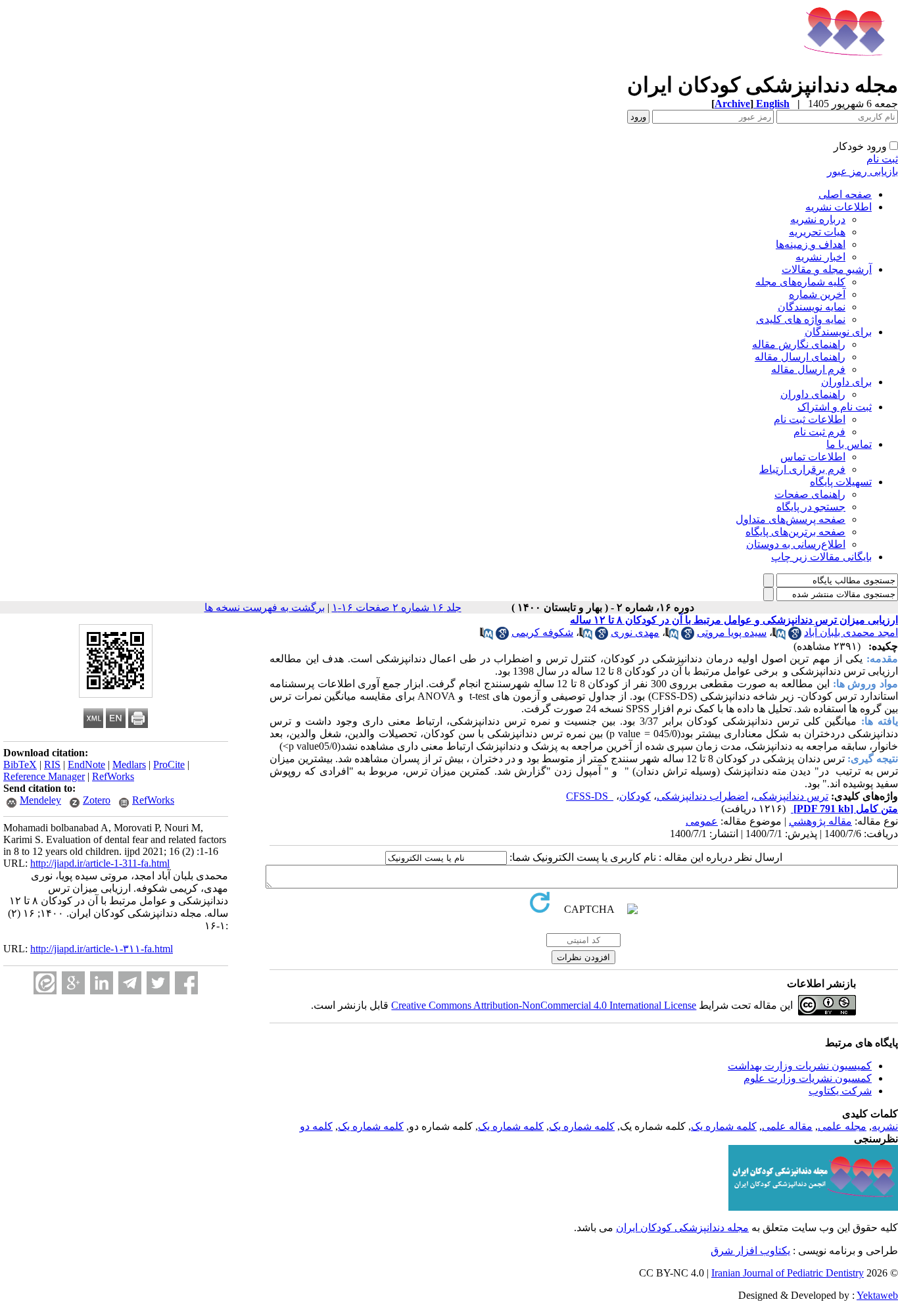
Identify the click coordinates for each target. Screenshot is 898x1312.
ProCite (169, 764)
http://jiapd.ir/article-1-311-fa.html (100, 863)
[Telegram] (129, 982)
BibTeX (20, 764)
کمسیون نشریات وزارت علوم (808, 1078)
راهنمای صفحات (809, 494)
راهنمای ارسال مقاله (800, 356)
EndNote (86, 764)
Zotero (96, 800)
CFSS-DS (589, 796)
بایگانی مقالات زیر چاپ (821, 556)
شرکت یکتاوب (840, 1090)
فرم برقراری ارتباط (802, 469)
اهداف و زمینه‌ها (810, 244)
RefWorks (113, 776)
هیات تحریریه (817, 231)
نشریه (885, 1126)
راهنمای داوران (812, 394)
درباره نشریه (817, 219)
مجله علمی (842, 1126)
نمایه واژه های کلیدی (800, 319)
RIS (52, 764)
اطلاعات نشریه (838, 206)
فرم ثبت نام (819, 431)
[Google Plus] (73, 982)
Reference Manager (44, 776)
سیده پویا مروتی (732, 632)
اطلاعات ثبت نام (809, 419)
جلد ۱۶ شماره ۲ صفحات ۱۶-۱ (396, 607)
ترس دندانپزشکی (791, 796)
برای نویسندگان (838, 331)
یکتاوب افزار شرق (750, 1250)
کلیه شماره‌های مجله (800, 281)
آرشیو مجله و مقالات (827, 269)
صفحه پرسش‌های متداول (790, 519)
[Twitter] (158, 982)
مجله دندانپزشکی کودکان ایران (682, 1227)
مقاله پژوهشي (820, 821)
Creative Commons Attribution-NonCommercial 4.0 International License (543, 1005)
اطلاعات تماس (812, 456)
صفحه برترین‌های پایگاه (795, 531)
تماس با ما (849, 444)
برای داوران (846, 381)
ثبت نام (882, 158)
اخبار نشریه (820, 256)
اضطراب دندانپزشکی (702, 796)
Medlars (129, 764)
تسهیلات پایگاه (841, 481)
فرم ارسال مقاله (808, 369)
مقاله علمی (787, 1126)
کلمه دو (316, 1126)
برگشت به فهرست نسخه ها (264, 607)
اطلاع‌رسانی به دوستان (795, 544)
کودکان (635, 796)
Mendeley (40, 800)
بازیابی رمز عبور (862, 171)
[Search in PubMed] (779, 636)
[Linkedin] (101, 982)
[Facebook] (186, 982)
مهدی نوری (635, 632)
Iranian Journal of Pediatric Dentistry (787, 1272)
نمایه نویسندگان (811, 306)
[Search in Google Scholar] (794, 636)
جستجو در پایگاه (810, 506)
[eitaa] (45, 982)
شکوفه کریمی (542, 632)
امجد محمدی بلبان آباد (851, 632)
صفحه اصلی (845, 194)
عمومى (702, 821)
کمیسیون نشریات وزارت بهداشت (800, 1065)
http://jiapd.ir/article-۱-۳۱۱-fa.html (101, 948)
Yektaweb (877, 1295)
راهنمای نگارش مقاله (798, 344)
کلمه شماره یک (724, 1126)
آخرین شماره (817, 294)
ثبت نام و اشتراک (834, 406)
